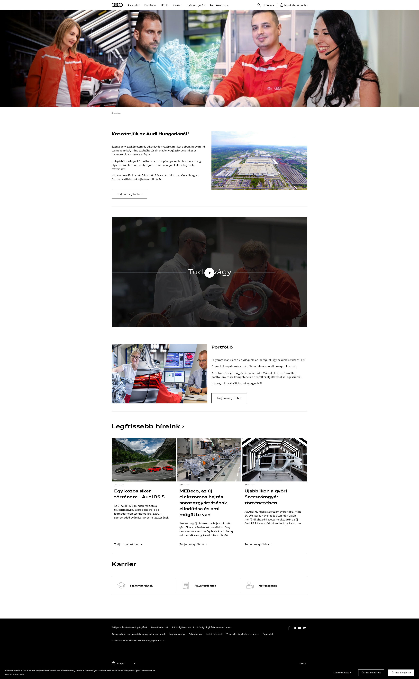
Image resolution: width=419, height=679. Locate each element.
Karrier (177, 5)
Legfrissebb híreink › (148, 426)
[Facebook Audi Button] (289, 628)
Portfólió (150, 5)
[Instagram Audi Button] (294, 628)
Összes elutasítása (371, 672)
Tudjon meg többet (129, 194)
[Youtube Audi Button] (299, 628)
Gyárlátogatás (196, 5)
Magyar (121, 663)
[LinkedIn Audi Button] (304, 628)
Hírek (164, 5)
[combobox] (256, 5)
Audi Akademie (219, 5)
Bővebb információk (14, 674)
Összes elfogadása (401, 672)
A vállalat (133, 5)
